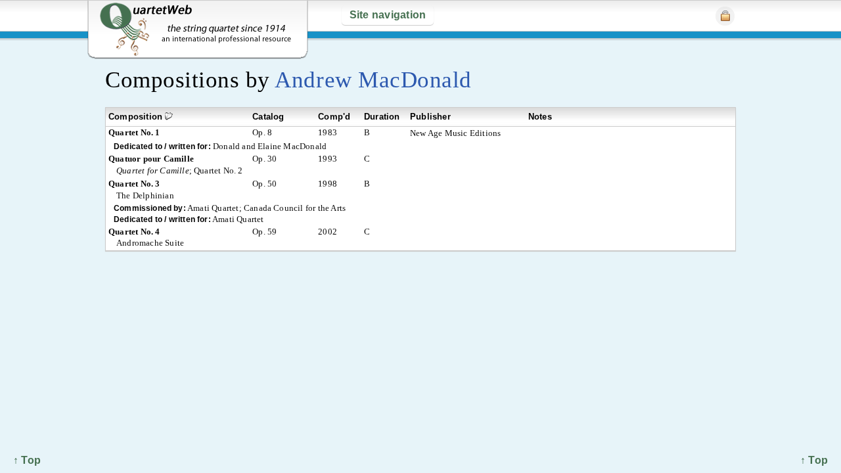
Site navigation (388, 14)
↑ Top (814, 460)
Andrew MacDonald (373, 80)
